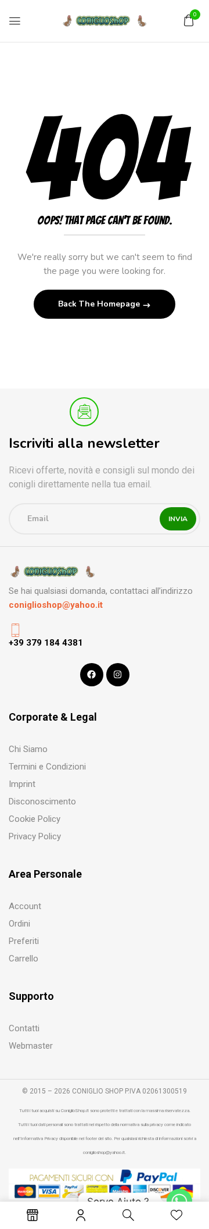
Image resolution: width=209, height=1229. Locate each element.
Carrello (23, 958)
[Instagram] (117, 674)
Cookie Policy (34, 819)
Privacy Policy (35, 836)
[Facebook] (91, 674)
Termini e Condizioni (47, 766)
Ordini (19, 923)
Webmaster (31, 1046)
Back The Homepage (100, 303)
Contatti (24, 1028)
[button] (188, 20)
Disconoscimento (42, 801)
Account (25, 906)
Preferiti (24, 941)
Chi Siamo (28, 749)
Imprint (22, 784)
